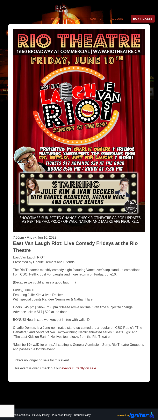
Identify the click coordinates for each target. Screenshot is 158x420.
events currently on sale (79, 368)
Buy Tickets (142, 18)
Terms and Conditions (17, 415)
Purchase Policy (62, 415)
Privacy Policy (41, 415)
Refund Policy (82, 415)
